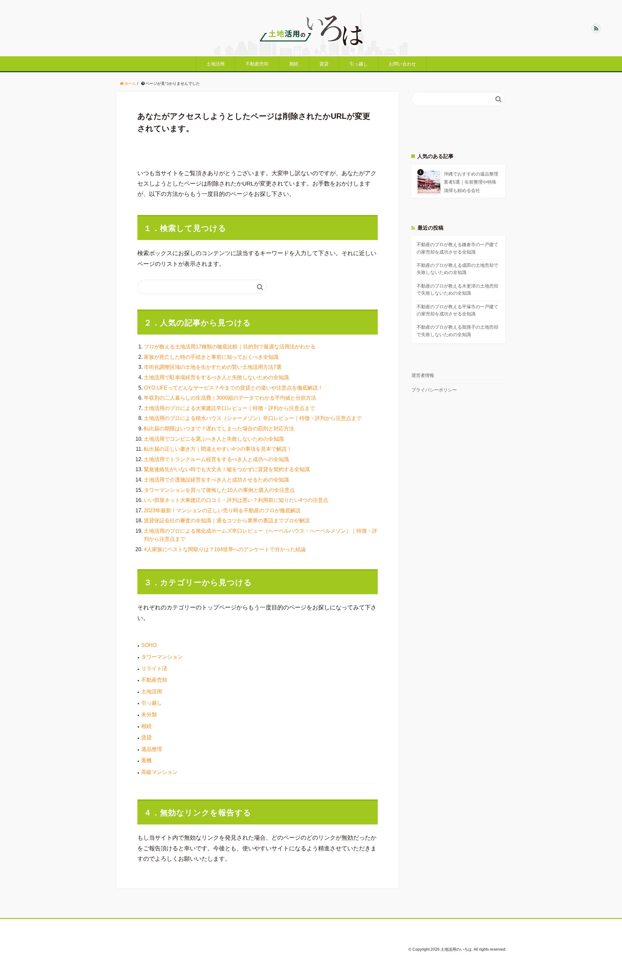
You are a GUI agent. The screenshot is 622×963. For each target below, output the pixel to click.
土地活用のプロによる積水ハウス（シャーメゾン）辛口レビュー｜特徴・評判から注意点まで (253, 418)
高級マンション (159, 772)
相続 (293, 63)
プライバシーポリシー (434, 389)
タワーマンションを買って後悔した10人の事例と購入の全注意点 (219, 490)
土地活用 (215, 63)
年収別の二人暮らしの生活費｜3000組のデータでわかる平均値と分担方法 (230, 398)
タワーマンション (162, 657)
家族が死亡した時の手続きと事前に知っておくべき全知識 (211, 357)
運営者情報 (422, 375)
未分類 (149, 714)
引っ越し (359, 63)
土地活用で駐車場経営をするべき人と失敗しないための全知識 (216, 377)
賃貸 (323, 63)
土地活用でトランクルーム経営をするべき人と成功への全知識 (216, 459)
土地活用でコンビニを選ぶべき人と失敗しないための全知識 (214, 439)
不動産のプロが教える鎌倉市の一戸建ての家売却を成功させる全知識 (457, 248)
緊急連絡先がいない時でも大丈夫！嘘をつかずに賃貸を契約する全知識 (227, 469)
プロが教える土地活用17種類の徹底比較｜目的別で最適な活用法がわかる (230, 346)
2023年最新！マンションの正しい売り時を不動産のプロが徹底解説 (222, 510)
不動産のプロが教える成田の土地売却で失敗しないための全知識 (457, 269)
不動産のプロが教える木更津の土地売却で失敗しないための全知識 (457, 289)
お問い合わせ (402, 63)
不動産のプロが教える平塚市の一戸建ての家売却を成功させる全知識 (457, 310)
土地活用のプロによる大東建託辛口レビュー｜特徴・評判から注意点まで (229, 408)
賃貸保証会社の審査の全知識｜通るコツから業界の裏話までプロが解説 (227, 520)
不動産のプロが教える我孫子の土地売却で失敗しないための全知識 (457, 330)
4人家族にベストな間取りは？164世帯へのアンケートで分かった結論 (225, 549)
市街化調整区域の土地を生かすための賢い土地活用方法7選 (213, 367)
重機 (146, 760)
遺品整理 (151, 749)
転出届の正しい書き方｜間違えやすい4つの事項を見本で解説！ (218, 449)
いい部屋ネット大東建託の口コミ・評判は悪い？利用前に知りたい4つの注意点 (236, 500)
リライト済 (154, 668)
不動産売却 (257, 63)
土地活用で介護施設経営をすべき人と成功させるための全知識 (216, 479)
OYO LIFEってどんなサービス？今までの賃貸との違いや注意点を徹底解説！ (233, 388)
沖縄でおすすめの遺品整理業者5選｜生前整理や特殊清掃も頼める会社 (471, 182)
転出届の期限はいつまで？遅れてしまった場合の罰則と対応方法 (219, 428)
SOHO (148, 645)
